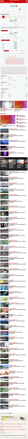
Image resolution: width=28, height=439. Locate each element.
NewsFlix (18, 0)
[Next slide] (27, 161)
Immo (13, 0)
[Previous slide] (0, 161)
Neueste (26, 2)
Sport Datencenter (2, 429)
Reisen (1, 430)
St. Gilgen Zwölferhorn (3, 93)
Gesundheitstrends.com (6, 433)
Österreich (2, 2)
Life (9, 2)
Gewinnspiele (7, 429)
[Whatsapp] (15, 6)
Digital (8, 426)
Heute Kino (18, 426)
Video (23, 2)
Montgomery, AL (2, 97)
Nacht (23, 30)
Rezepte (11, 429)
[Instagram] (7, 413)
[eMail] (16, 6)
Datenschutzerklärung (13, 437)
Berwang (2, 84)
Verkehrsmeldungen (21, 429)
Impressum (1, 437)
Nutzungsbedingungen (19, 437)
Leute (3, 426)
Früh (4, 30)
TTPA (9, 437)
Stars (1, 426)
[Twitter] (13, 6)
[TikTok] (9, 413)
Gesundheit (14, 429)
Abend (17, 30)
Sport (4, 2)
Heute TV (21, 426)
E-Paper (11, 0)
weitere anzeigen (14, 80)
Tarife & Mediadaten (6, 437)
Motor (26, 429)
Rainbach (2, 83)
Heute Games (14, 426)
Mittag (10, 30)
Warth (1, 85)
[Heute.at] (2, 1)
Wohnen (18, 429)
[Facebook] (11, 6)
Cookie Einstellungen (25, 437)
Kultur (5, 426)
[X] (6, 413)
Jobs (15, 0)
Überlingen (2, 94)
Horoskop (10, 426)
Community (12, 2)
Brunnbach (2, 95)
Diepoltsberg (2, 96)
